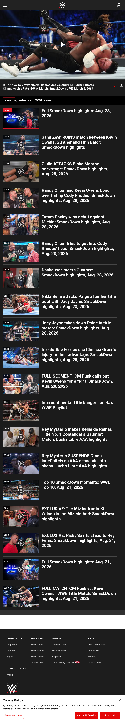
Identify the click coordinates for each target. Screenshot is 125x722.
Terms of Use (59, 644)
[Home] (62, 4)
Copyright (57, 656)
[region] (62, 708)
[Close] (119, 700)
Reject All (110, 715)
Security (92, 656)
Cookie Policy (94, 662)
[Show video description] (114, 85)
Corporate (12, 644)
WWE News (37, 644)
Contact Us (93, 650)
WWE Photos (37, 656)
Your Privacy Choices (63, 662)
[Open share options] (121, 85)
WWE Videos (37, 650)
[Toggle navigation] (4, 5)
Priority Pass (37, 662)
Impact (10, 656)
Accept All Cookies (86, 715)
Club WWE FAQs (96, 644)
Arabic (10, 674)
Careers (11, 650)
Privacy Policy (59, 650)
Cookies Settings (13, 715)
